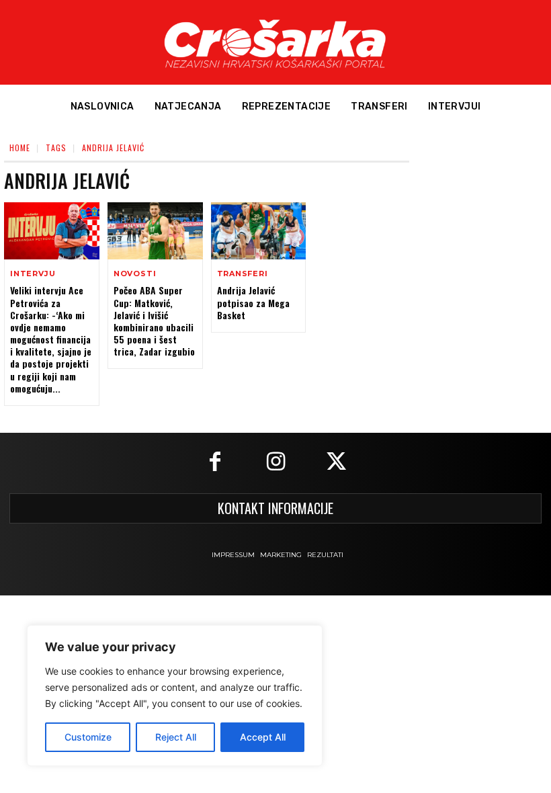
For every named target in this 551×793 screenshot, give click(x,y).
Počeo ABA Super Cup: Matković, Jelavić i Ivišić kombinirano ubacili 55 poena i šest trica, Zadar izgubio (154, 320)
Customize (88, 737)
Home (19, 147)
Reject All (175, 737)
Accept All (263, 737)
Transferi (242, 274)
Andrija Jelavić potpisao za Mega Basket (253, 302)
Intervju (32, 274)
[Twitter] (336, 463)
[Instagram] (275, 463)
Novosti (135, 274)
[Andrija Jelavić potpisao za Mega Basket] (258, 230)
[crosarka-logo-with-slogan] (275, 42)
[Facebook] (215, 463)
